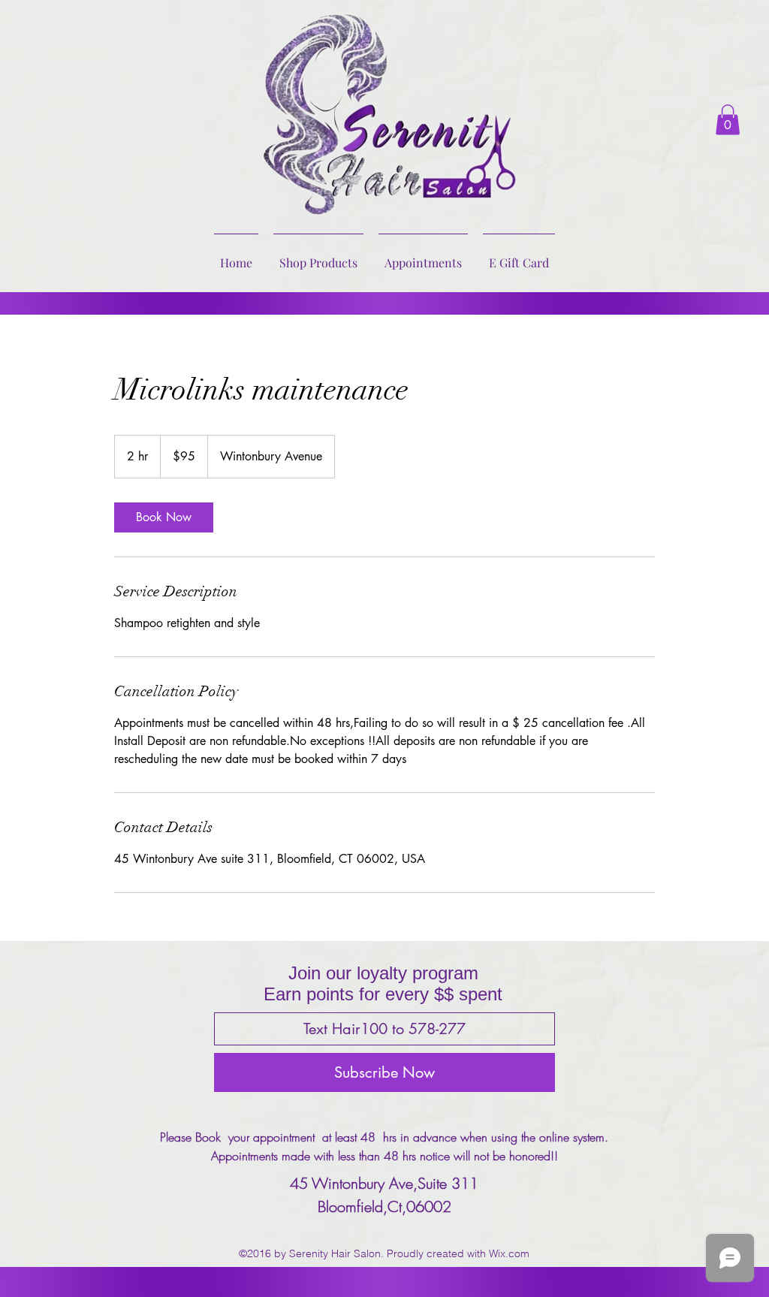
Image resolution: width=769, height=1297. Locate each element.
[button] (727, 119)
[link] (163, 517)
